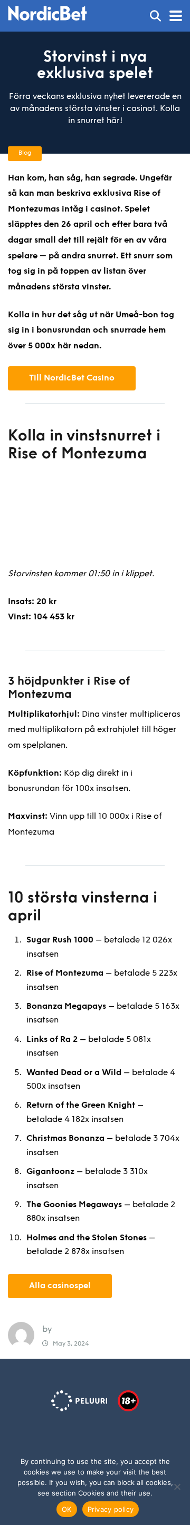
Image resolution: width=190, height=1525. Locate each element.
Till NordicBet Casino (72, 378)
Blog (24, 153)
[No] (177, 1486)
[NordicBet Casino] (47, 12)
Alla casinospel (60, 1286)
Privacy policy (111, 1509)
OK (67, 1509)
